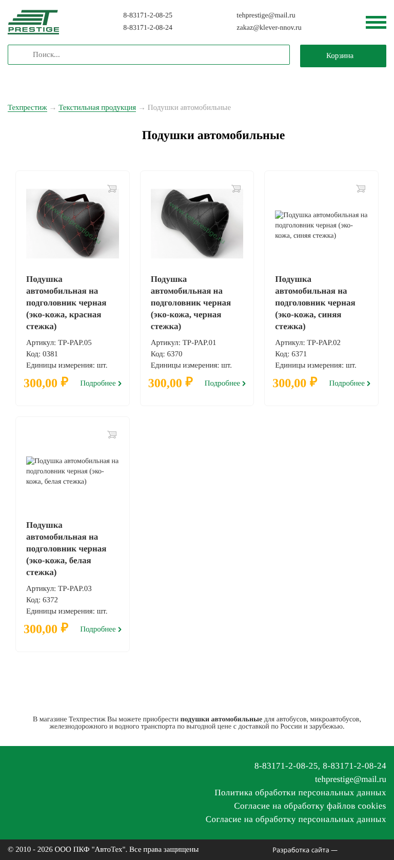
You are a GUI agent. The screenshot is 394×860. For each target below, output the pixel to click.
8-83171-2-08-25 (147, 16)
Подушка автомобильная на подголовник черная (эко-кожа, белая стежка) (66, 548)
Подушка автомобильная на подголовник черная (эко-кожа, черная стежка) (191, 302)
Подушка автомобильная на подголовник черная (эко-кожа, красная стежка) (66, 302)
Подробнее (98, 384)
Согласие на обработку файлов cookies (310, 806)
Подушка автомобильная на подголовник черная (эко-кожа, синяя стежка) (315, 302)
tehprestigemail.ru (266, 16)
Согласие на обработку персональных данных (296, 819)
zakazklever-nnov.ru (269, 28)
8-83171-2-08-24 (147, 28)
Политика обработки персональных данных (300, 792)
